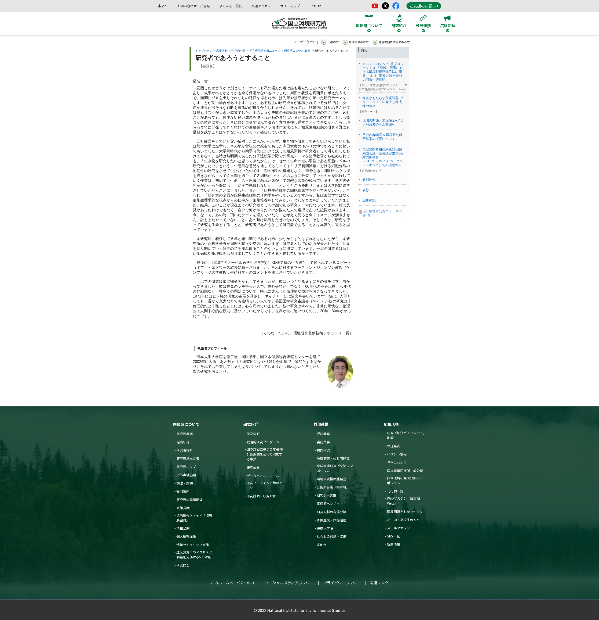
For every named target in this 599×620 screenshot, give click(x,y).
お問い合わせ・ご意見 (193, 6)
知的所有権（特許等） (333, 487)
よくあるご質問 (230, 6)
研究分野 (253, 433)
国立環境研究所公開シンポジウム (405, 480)
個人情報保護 (186, 536)
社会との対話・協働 (331, 536)
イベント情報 (397, 454)
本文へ (163, 6)
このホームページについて (233, 582)
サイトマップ (290, 6)
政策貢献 (183, 507)
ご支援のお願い (423, 6)
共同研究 (323, 450)
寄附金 (322, 544)
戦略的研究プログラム (263, 442)
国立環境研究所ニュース (264, 50)
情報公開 (183, 528)
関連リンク (379, 582)
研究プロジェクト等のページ (265, 485)
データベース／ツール (263, 475)
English (315, 6)
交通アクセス (261, 6)
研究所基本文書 (187, 458)
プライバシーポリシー (341, 582)
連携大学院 (325, 528)
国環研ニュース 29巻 (297, 50)
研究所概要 (184, 433)
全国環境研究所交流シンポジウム (335, 468)
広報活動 (221, 50)
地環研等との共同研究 (333, 458)
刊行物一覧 (238, 50)
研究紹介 (250, 424)
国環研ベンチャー (330, 503)
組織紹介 (183, 442)
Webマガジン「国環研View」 (403, 500)
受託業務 (323, 433)
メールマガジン (398, 528)
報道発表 (393, 446)
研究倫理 (183, 565)
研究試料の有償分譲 (331, 511)
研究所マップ (186, 466)
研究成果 (253, 467)
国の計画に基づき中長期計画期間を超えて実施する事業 (265, 454)
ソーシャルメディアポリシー (289, 582)
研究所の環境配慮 (189, 499)
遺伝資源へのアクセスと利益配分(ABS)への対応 (194, 554)
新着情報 (393, 544)
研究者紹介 (184, 450)
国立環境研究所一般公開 (405, 470)
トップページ (203, 50)
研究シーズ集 (326, 495)
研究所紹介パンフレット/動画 (405, 435)
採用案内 (183, 491)
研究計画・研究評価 (261, 496)
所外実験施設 (186, 475)
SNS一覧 (393, 536)
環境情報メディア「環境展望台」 (194, 517)
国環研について (186, 424)
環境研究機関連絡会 (331, 479)
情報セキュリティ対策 (192, 544)
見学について (397, 462)
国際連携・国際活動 (331, 520)
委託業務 (323, 442)
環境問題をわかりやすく (405, 511)
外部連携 (321, 424)
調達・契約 (184, 483)
